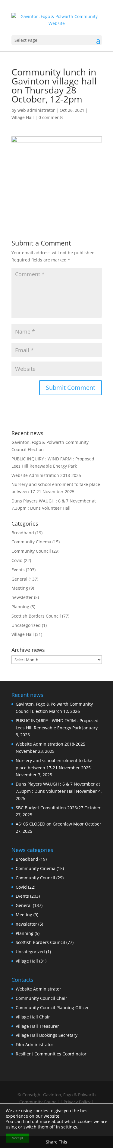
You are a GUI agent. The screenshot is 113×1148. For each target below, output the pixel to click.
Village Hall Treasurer (37, 1026)
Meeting (19, 588)
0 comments (51, 117)
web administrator (36, 110)
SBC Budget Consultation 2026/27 (49, 808)
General (19, 579)
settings (69, 1127)
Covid (17, 560)
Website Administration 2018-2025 (46, 475)
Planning (20, 606)
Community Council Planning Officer (52, 1007)
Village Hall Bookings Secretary (46, 1035)
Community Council (31, 551)
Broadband (22, 533)
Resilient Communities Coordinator (51, 1054)
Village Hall (22, 117)
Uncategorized (26, 625)
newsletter (22, 597)
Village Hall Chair (33, 1017)
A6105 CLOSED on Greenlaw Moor (50, 824)
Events (18, 569)
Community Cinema (31, 542)
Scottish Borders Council (36, 616)
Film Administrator (34, 1044)
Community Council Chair (41, 998)
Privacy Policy (77, 1102)
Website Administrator (38, 989)
